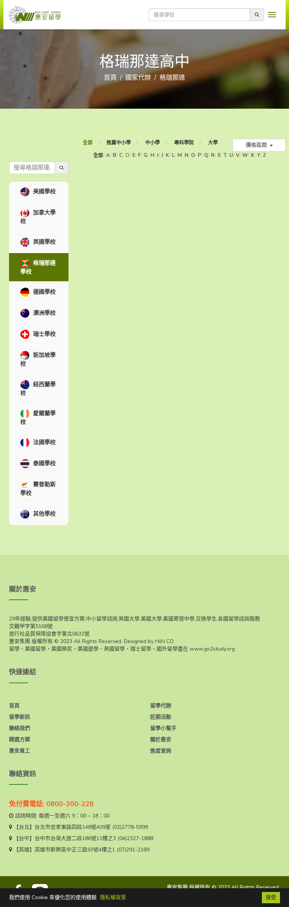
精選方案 (19, 739)
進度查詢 (160, 750)
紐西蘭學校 (38, 388)
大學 (213, 142)
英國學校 (44, 241)
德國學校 (44, 292)
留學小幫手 (163, 728)
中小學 (152, 142)
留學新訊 (19, 716)
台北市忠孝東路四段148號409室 (73, 827)
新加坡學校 (38, 359)
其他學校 (44, 513)
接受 (271, 897)
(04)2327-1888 (135, 838)
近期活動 (160, 716)
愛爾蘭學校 (38, 418)
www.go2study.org (212, 648)
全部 (88, 142)
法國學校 (44, 442)
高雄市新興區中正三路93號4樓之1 (75, 849)
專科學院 (184, 142)
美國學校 (44, 191)
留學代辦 (160, 705)
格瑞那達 (172, 77)
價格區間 (257, 145)
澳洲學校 (44, 313)
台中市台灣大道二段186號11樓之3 (75, 838)
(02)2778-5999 (130, 827)
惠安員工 (19, 750)
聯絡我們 (19, 728)
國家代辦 (138, 77)
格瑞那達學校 (38, 267)
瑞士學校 (44, 334)
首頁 (110, 77)
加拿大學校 (38, 217)
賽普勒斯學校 (38, 489)
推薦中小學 (118, 142)
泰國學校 (44, 463)
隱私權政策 (113, 897)
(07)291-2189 (133, 849)
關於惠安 (160, 739)
